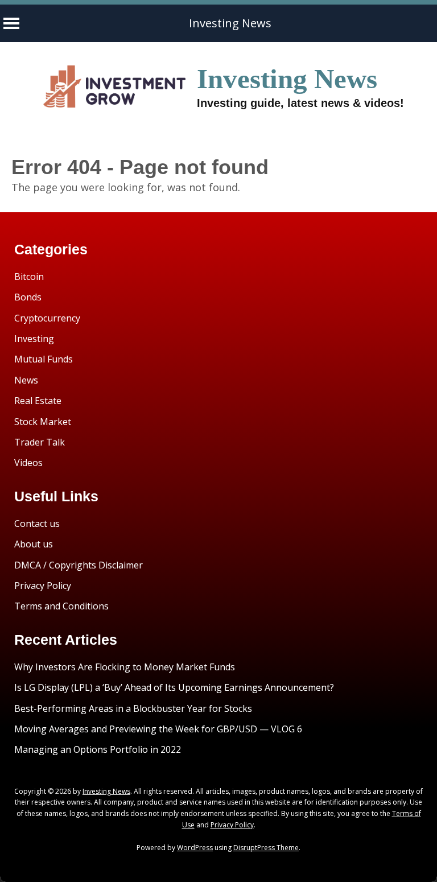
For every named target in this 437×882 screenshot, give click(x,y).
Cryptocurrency (47, 318)
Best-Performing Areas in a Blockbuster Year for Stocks (133, 708)
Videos (28, 462)
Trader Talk (39, 442)
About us (33, 544)
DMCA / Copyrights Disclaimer (78, 565)
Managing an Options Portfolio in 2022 (97, 749)
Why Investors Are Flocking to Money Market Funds (124, 667)
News (26, 380)
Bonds (28, 297)
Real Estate (37, 400)
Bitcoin (29, 276)
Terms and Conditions (61, 606)
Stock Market (42, 421)
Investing (34, 338)
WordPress (195, 847)
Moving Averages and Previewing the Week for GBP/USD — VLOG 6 (158, 729)
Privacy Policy (42, 585)
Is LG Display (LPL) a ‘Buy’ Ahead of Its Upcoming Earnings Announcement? (174, 687)
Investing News (230, 23)
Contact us (37, 523)
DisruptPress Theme (266, 847)
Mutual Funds (43, 359)
